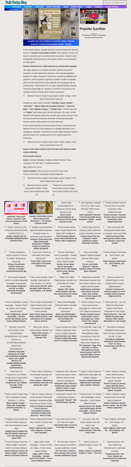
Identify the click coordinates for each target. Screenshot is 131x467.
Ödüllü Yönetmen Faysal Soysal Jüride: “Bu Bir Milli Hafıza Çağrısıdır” (115, 405)
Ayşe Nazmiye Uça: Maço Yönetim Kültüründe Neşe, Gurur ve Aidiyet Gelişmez (65, 338)
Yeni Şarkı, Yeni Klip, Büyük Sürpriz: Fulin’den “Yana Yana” (90, 430)
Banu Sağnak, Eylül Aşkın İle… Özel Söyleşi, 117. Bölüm (114, 430)
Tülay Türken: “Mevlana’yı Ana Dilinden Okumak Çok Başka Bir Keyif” (41, 382)
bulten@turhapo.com (95, 37)
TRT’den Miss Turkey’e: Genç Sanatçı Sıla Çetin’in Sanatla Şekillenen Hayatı (65, 453)
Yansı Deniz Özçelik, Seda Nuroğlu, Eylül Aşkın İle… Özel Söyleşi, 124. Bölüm (41, 288)
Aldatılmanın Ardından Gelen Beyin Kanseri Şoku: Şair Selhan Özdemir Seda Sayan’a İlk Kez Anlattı (90, 293)
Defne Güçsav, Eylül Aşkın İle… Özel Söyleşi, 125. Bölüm (114, 263)
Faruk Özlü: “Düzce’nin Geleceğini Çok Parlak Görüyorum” (41, 263)
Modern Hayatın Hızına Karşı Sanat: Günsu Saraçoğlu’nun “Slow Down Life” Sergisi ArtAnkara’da (90, 318)
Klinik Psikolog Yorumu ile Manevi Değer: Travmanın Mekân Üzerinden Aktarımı (16, 453)
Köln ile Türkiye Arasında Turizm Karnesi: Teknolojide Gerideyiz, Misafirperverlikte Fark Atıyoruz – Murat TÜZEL (41, 410)
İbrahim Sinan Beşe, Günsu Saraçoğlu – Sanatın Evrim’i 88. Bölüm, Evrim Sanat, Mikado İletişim (65, 268)
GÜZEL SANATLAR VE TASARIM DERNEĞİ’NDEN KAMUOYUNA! (16, 238)
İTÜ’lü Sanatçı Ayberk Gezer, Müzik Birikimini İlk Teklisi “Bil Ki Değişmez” (65, 238)
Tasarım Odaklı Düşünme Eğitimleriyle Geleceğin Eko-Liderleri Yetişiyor (90, 382)
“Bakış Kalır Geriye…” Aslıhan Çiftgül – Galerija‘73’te (41, 335)
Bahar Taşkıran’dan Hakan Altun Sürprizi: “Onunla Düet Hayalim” (41, 430)
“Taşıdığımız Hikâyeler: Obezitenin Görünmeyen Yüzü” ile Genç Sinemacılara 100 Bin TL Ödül (114, 343)
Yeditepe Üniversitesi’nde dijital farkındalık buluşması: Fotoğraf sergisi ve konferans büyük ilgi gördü (41, 243)
